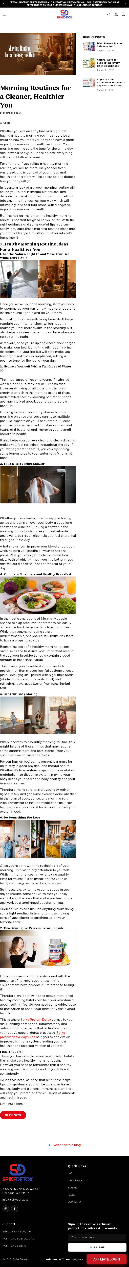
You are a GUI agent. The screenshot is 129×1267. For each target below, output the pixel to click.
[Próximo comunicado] (125, 3)
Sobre (72, 1187)
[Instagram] (6, 1208)
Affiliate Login (106, 1259)
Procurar (75, 1180)
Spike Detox (20, 1259)
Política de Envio (14, 1245)
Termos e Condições (17, 1231)
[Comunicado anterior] (3, 3)
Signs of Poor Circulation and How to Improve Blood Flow (111, 82)
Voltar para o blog (67, 1145)
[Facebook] (14, 1208)
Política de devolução (19, 1238)
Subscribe (97, 1247)
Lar (70, 1173)
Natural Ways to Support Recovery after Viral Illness (108, 62)
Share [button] (6, 122)
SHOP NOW (13, 1115)
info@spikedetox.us (16, 1199)
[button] (4, 14)
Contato (74, 1201)
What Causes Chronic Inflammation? (110, 45)
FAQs (71, 1194)
